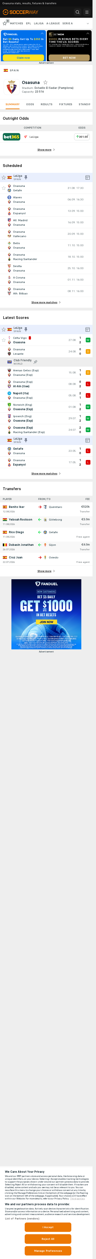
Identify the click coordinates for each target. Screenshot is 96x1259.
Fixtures (65, 106)
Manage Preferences (48, 1250)
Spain (14, 72)
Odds (30, 106)
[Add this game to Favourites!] (3, 189)
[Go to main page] (24, 12)
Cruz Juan (15, 559)
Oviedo (53, 559)
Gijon (52, 546)
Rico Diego (16, 534)
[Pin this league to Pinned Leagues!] (35, 363)
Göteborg (55, 521)
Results (46, 106)
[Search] (77, 12)
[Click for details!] (46, 189)
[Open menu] (87, 12)
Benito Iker (16, 508)
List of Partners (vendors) (22, 1218)
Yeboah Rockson (20, 521)
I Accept (48, 1227)
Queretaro (55, 508)
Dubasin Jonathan (21, 546)
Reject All (47, 1239)
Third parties (77, 1198)
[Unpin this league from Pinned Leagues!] (26, 179)
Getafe (53, 534)
